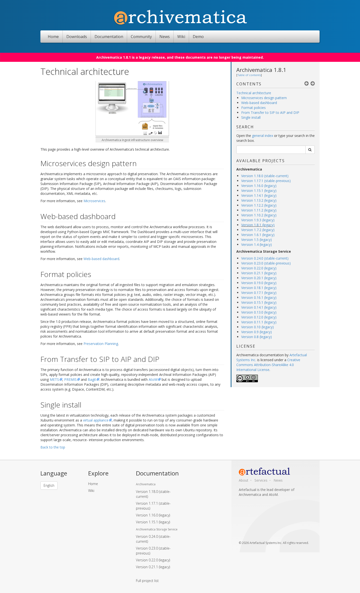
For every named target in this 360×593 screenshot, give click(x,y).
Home (53, 36)
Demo (198, 36)
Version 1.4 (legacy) (256, 244)
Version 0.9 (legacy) (256, 331)
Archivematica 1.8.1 (261, 69)
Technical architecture (253, 93)
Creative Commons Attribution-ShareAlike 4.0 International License (268, 364)
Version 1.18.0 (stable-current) (264, 175)
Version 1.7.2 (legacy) (258, 229)
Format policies (253, 107)
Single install (251, 117)
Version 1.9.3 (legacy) (258, 220)
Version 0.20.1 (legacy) (258, 278)
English (49, 485)
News (164, 36)
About (243, 480)
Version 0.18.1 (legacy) (258, 287)
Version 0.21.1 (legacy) (258, 273)
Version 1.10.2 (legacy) (258, 215)
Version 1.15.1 (153, 522)
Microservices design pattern (264, 97)
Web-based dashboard (259, 102)
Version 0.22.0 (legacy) (258, 268)
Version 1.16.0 (153, 515)
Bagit (92, 379)
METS (54, 379)
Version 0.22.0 (153, 560)
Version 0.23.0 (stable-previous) (266, 263)
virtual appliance (95, 420)
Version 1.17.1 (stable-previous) (266, 180)
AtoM (153, 379)
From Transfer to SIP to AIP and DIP (270, 112)
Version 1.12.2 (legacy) (258, 205)
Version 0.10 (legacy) (257, 327)
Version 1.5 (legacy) (256, 239)
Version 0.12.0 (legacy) (258, 317)
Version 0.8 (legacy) (256, 336)
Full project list (147, 580)
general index (262, 135)
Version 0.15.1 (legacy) (258, 302)
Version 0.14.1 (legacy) (258, 307)
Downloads (76, 36)
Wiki (181, 36)
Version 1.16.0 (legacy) (258, 185)
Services (260, 480)
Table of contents (249, 75)
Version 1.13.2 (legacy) (258, 200)
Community (141, 36)
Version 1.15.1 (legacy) (258, 190)
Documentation (109, 36)
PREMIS (70, 379)
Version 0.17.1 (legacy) (258, 292)
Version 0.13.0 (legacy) (258, 312)
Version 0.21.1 (153, 567)
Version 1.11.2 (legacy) (258, 210)
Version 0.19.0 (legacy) (258, 282)
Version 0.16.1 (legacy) (258, 297)
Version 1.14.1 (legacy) (258, 195)
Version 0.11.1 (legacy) (258, 322)
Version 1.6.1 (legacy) (258, 234)
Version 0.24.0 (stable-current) (264, 258)
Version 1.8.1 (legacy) (258, 225)
